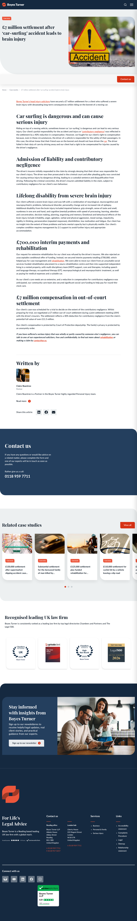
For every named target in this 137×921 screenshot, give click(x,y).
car (105, 141)
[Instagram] (40, 879)
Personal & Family (100, 830)
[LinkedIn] (23, 879)
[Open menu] (131, 4)
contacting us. (40, 341)
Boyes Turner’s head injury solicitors (33, 101)
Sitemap (121, 844)
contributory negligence (93, 132)
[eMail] (5, 879)
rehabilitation (58, 261)
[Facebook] (31, 879)
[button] (39, 412)
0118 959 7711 (17, 476)
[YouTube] (14, 879)
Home (4, 90)
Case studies (13, 90)
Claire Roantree (23, 386)
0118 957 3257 (54, 851)
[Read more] (17, 557)
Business (96, 826)
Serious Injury (98, 833)
